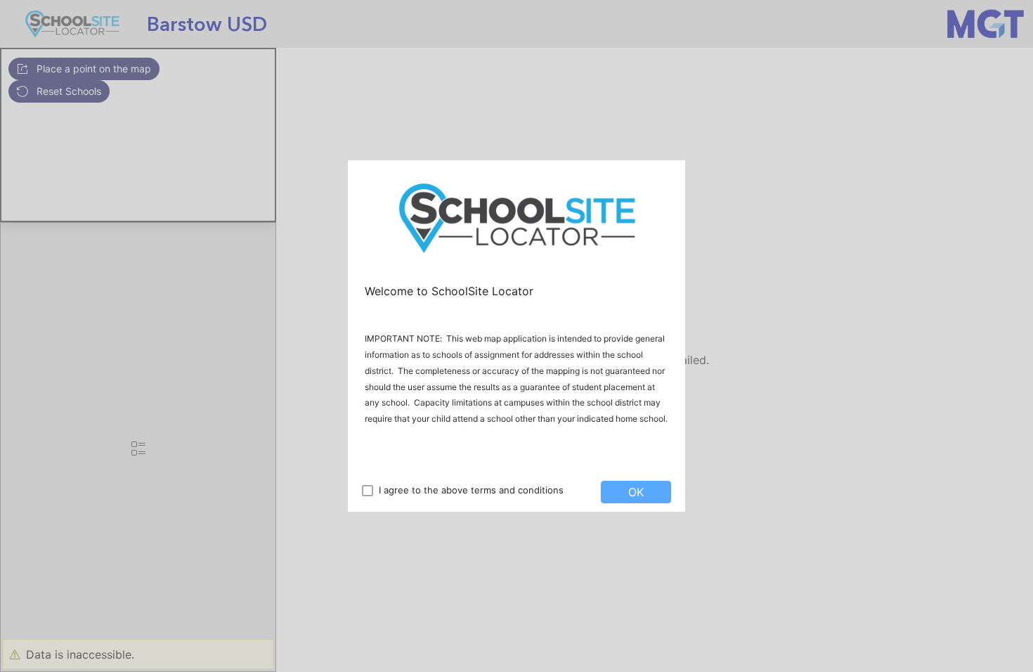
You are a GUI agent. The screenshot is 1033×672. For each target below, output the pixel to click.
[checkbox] (367, 490)
